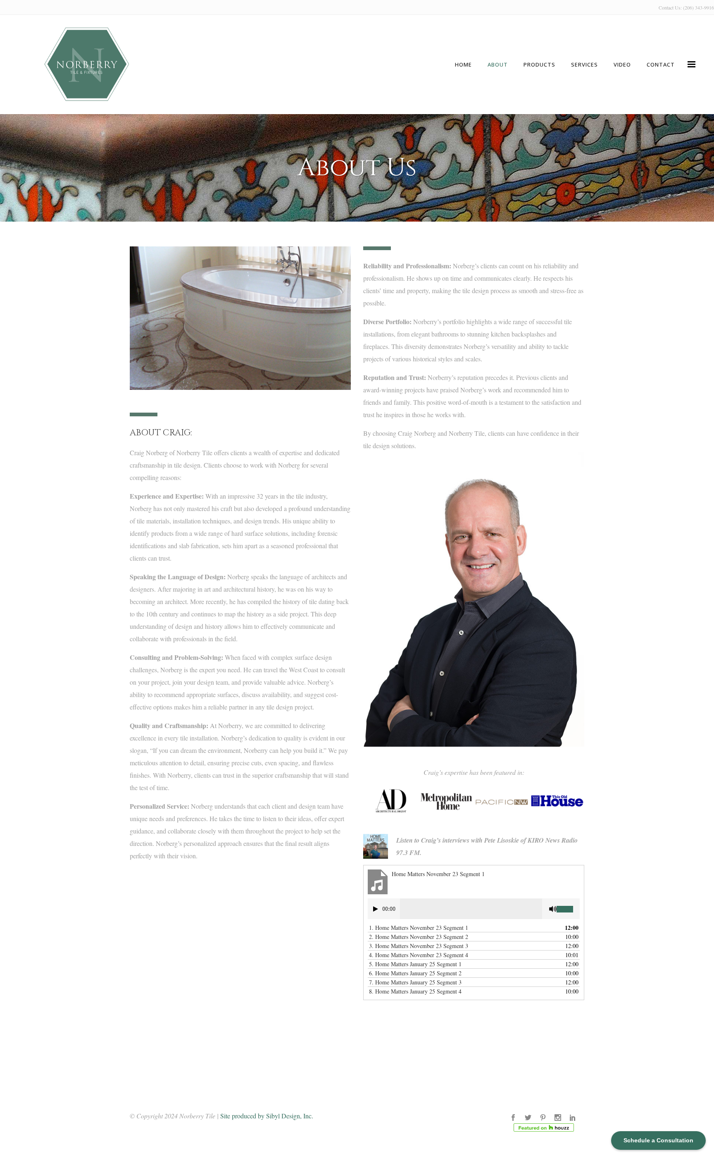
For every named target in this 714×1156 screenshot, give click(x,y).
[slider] (568, 905)
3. (418, 946)
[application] (474, 908)
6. (415, 973)
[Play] (375, 909)
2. (418, 937)
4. (418, 955)
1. (418, 927)
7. (415, 982)
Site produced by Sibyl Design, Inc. (266, 1115)
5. (415, 964)
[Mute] (553, 909)
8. (415, 991)
